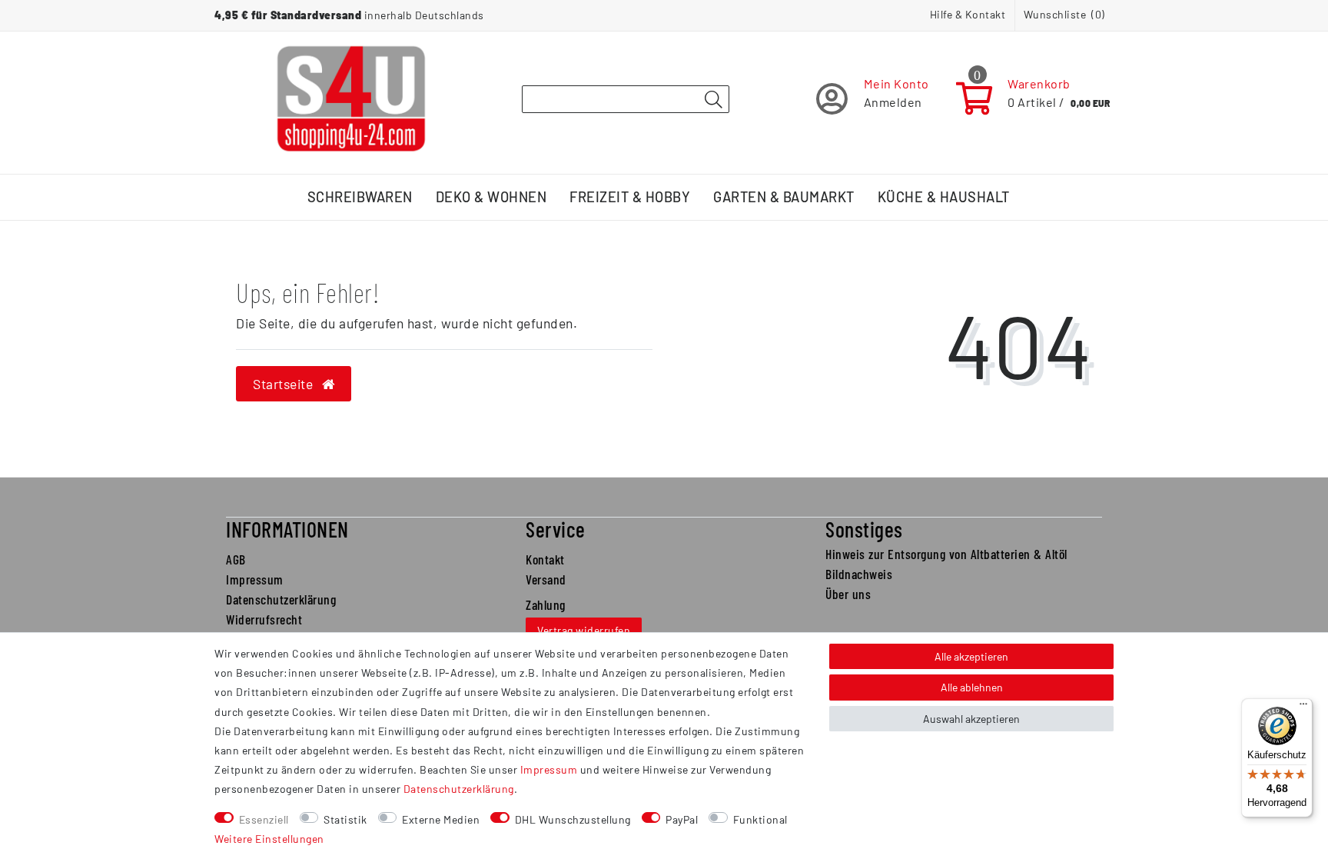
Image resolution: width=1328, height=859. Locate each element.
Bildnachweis (858, 573)
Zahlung (546, 604)
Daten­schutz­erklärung (458, 788)
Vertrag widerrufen (583, 630)
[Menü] (1303, 707)
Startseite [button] (285, 383)
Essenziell (264, 819)
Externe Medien (441, 819)
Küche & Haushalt (944, 196)
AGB (236, 559)
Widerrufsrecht (264, 619)
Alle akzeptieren (971, 656)
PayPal (682, 819)
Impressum (255, 579)
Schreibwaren (360, 196)
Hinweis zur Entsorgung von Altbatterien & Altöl (946, 553)
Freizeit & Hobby (629, 196)
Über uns (848, 593)
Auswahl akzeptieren (971, 718)
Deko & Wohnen (491, 196)
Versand (546, 579)
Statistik (345, 819)
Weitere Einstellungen (269, 838)
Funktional (760, 819)
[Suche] (713, 100)
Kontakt (545, 559)
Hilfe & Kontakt (968, 14)
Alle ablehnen (972, 687)
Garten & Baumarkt (784, 196)
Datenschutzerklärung (281, 599)
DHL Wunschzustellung (573, 819)
